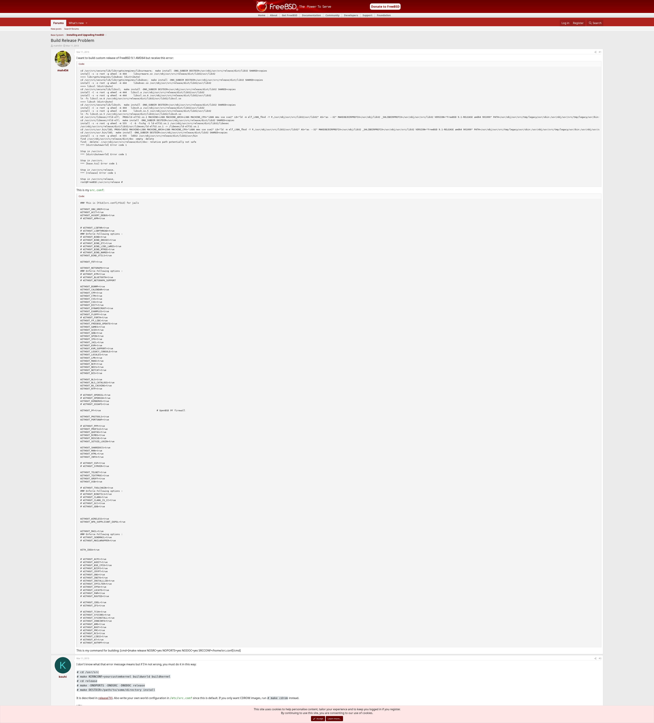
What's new (76, 23)
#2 (600, 658)
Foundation (384, 15)
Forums (58, 23)
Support (367, 15)
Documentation (311, 15)
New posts (56, 28)
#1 (600, 52)
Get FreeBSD (289, 15)
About (273, 15)
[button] (86, 23)
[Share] (595, 52)
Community (332, 15)
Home (261, 15)
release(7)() (105, 698)
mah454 (57, 45)
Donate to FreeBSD (385, 6)
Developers (351, 15)
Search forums (71, 28)
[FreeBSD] (292, 12)
